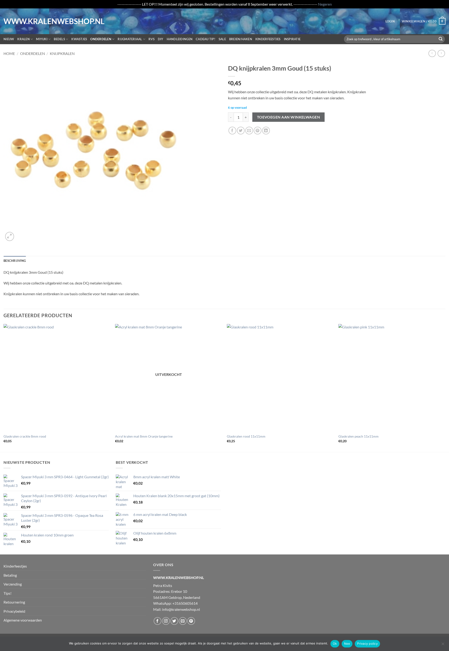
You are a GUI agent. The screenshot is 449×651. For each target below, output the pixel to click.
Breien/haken (240, 39)
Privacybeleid (14, 611)
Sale (222, 39)
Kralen (23, 39)
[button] (390, 21)
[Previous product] (441, 53)
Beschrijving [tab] (15, 261)
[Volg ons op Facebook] (157, 621)
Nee (347, 643)
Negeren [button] (325, 4)
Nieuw (9, 39)
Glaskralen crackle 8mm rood (25, 436)
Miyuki (41, 39)
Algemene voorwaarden (23, 620)
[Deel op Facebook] (232, 130)
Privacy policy (367, 643)
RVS (151, 39)
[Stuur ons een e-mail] (183, 621)
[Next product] (432, 53)
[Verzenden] (441, 39)
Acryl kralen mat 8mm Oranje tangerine (144, 436)
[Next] (445, 388)
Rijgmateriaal (130, 39)
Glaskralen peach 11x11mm (358, 436)
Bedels (59, 39)
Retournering (14, 602)
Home (9, 53)
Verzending (13, 584)
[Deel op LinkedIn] (266, 130)
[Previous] (3, 388)
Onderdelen (100, 39)
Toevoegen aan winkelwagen (288, 117)
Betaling (10, 575)
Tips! (7, 593)
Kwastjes (79, 39)
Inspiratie (292, 39)
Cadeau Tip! (205, 39)
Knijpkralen (62, 53)
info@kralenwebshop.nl (181, 609)
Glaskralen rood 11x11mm (246, 436)
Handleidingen (179, 39)
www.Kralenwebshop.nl (23, 21)
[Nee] (442, 645)
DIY (160, 39)
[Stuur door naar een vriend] (249, 130)
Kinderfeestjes (268, 39)
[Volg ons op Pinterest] (191, 621)
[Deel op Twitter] (241, 130)
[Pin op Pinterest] (257, 130)
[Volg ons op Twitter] (174, 621)
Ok (335, 643)
